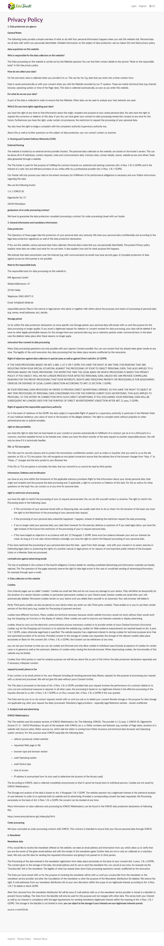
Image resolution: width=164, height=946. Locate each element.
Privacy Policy (24, 939)
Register (143, 6)
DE (153, 6)
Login (133, 6)
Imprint (11, 939)
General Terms (40, 939)
